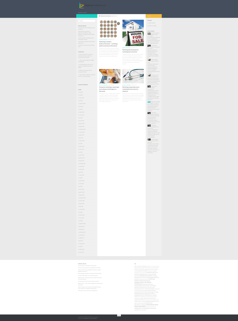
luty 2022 (80, 152)
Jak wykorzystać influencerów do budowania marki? (88, 275)
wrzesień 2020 (81, 200)
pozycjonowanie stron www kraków (142, 292)
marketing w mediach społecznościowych (144, 280)
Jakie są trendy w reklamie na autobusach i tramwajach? (154, 47)
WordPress (86, 318)
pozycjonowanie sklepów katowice (149, 287)
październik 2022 (82, 129)
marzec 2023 (81, 115)
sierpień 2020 (81, 203)
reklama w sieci (152, 296)
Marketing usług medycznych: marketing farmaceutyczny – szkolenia (130, 89)
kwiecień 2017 (81, 249)
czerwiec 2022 (81, 140)
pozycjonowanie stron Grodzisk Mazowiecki (144, 288)
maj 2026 (80, 92)
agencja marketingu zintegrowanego (154, 266)
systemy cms (140, 301)
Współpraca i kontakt (82, 12)
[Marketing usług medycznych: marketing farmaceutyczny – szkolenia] (133, 76)
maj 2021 (80, 177)
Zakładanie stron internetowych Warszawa (145, 308)
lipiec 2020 (81, 206)
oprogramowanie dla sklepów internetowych (142, 283)
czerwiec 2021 (81, 175)
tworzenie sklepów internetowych (149, 301)
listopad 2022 (81, 126)
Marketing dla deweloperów (141, 272)
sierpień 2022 (81, 135)
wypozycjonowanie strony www (151, 306)
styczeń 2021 (81, 189)
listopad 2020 (81, 195)
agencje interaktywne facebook (139, 267)
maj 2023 (80, 109)
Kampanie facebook (142, 271)
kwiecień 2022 (81, 146)
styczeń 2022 (81, 155)
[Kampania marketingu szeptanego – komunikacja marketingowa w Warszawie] (110, 76)
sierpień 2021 (81, 169)
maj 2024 (80, 95)
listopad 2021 (81, 160)
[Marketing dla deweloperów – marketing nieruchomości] (133, 33)
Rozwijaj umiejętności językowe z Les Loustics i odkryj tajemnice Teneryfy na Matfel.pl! (85, 66)
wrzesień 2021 (81, 166)
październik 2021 (82, 163)
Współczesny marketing (155, 101)
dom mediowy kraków (146, 269)
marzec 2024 (81, 97)
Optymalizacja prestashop (148, 284)
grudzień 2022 (81, 123)
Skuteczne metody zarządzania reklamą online (153, 61)
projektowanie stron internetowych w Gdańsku (141, 296)
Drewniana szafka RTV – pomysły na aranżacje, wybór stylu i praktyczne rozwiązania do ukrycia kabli (85, 56)
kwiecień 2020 (81, 215)
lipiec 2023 (81, 106)
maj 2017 (80, 246)
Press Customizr (94, 318)
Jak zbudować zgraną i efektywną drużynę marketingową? (153, 34)
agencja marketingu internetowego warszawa (141, 266)
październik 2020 (82, 197)
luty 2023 (80, 117)
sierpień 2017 (81, 237)
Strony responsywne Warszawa (149, 299)
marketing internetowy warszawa (145, 274)
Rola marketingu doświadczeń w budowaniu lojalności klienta (89, 273)
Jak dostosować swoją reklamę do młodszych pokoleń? (88, 281)
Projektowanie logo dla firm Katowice (147, 293)
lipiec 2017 (81, 240)
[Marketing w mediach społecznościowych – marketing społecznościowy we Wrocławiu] (110, 29)
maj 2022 (80, 143)
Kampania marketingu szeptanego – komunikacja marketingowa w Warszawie (109, 89)
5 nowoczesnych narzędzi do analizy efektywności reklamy (89, 267)
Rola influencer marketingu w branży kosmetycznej (153, 127)
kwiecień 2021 (81, 180)
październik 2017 (82, 232)
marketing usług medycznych (143, 279)
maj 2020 (80, 212)
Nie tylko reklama (152, 22)
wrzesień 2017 (81, 235)
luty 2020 (80, 220)
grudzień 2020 (81, 192)
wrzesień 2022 (81, 132)
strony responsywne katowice (146, 298)
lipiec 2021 (81, 172)
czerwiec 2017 (81, 243)
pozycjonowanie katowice (140, 285)
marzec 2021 (81, 183)
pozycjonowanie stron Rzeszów (149, 290)
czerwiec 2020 (81, 209)
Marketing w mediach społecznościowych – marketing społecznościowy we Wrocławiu (108, 44)
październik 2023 (82, 103)
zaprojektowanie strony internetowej (140, 309)
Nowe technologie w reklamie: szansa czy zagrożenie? (153, 141)
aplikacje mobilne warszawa (149, 267)
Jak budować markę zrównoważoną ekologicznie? (87, 290)
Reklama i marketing (103, 39)
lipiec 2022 (81, 137)
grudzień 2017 (81, 226)
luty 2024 (80, 100)
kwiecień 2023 (81, 112)
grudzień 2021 (81, 157)
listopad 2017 (81, 229)
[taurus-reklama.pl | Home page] (92, 5)
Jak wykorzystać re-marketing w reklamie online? (87, 265)
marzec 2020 (81, 217)
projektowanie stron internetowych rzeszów (145, 295)
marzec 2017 (81, 252)
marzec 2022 (81, 149)
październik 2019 (82, 223)
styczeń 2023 (81, 120)
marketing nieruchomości (146, 276)
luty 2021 (80, 186)
